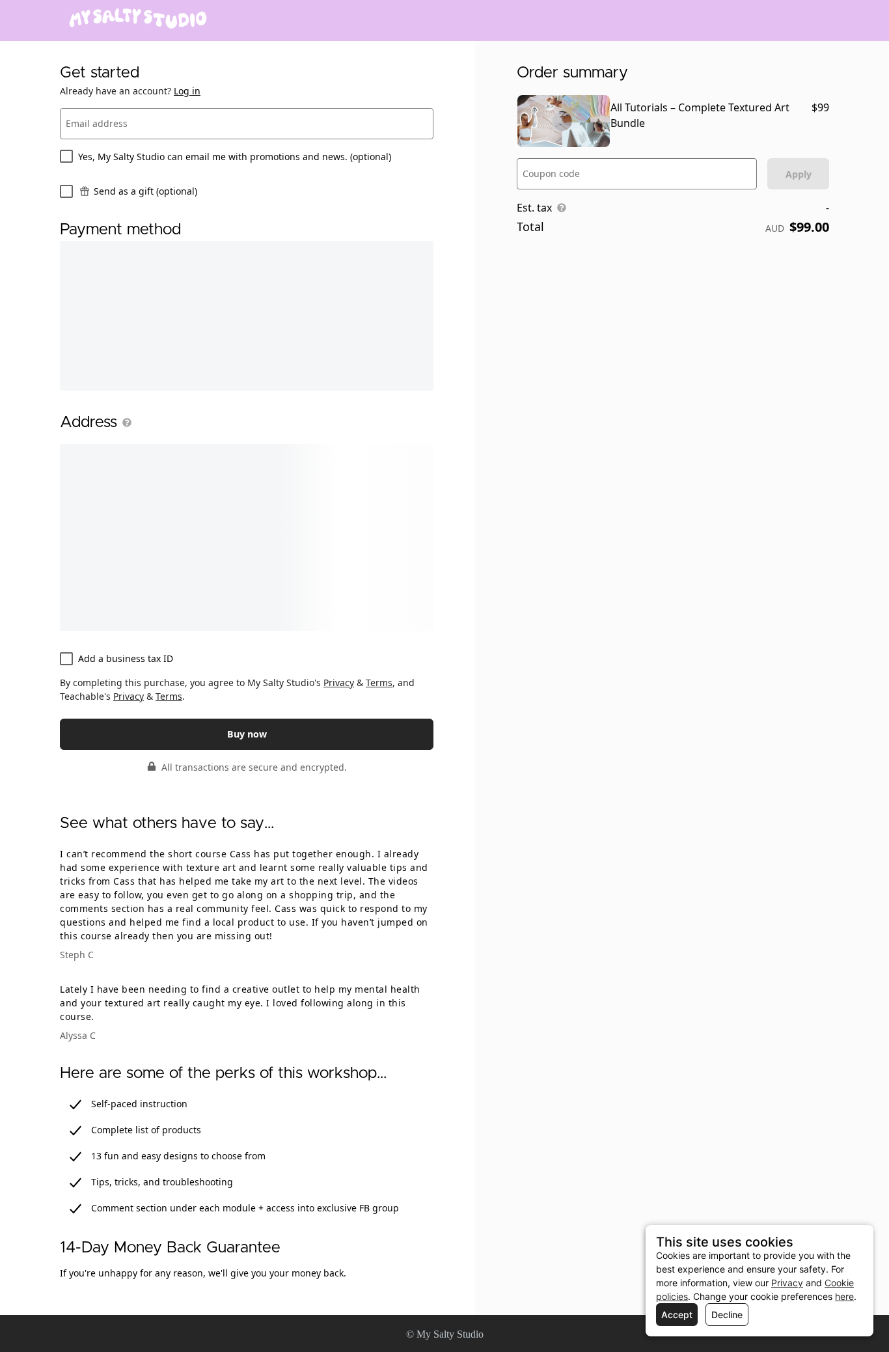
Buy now (247, 734)
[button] (124, 422)
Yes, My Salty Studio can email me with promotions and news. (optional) (234, 156)
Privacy (338, 682)
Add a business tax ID (125, 658)
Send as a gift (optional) (145, 191)
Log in (187, 91)
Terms (379, 682)
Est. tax (534, 207)
